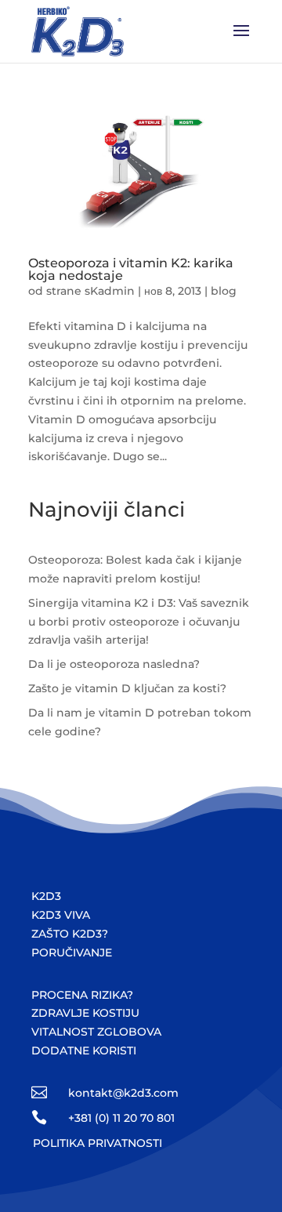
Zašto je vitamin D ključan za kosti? (127, 688)
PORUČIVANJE (71, 952)
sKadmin (110, 291)
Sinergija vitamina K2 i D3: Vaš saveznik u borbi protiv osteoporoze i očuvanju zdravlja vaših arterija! (138, 622)
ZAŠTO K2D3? (69, 934)
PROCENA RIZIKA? (82, 995)
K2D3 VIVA (60, 915)
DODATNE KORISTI (83, 1050)
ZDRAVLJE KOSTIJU (85, 1013)
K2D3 (46, 896)
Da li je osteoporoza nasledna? (114, 664)
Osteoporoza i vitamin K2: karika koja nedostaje (130, 269)
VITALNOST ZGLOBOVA (96, 1032)
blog (224, 291)
